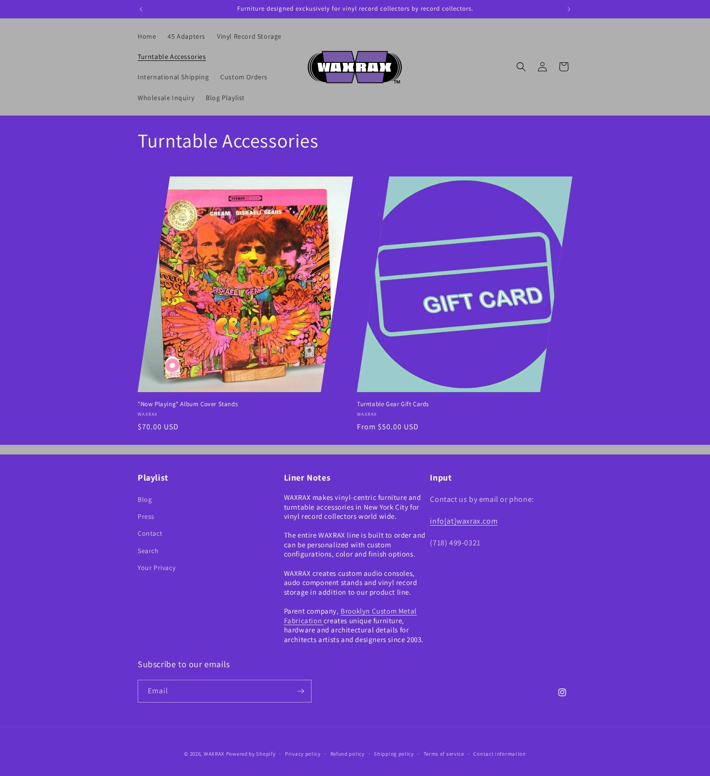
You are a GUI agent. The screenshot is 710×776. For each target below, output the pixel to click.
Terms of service (444, 753)
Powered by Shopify (251, 753)
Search (148, 550)
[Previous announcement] (141, 9)
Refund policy (347, 753)
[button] (521, 66)
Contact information (499, 753)
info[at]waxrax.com (463, 521)
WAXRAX (214, 753)
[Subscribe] (300, 691)
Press (146, 516)
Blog (145, 499)
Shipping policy (394, 753)
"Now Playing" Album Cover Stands (188, 404)
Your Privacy (156, 567)
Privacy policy (303, 753)
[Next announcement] (569, 9)
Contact (150, 533)
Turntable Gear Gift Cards (393, 404)
